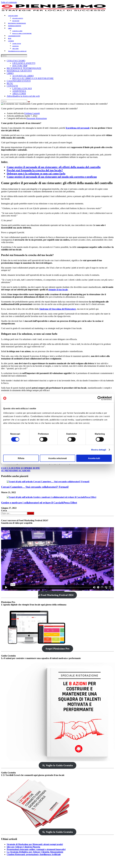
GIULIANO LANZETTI (23, 63)
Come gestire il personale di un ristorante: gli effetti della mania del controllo (54, 167)
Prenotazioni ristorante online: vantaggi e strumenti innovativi (36, 849)
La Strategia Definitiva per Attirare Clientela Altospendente (35, 852)
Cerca (4, 510)
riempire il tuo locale (58, 289)
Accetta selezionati (57, 458)
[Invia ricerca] (29, 101)
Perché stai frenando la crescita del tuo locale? (35, 170)
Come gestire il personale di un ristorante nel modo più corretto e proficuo (52, 176)
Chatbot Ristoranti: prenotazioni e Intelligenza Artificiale (34, 854)
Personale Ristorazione (37, 118)
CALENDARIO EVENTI (19, 81)
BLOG (10, 83)
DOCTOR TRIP (19, 66)
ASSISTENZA (19, 91)
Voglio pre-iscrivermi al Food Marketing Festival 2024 (55, 593)
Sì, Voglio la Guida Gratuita (57, 765)
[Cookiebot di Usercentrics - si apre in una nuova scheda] (99, 398)
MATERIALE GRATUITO (19, 71)
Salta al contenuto (9, 2)
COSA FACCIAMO (16, 61)
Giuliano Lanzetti (32, 113)
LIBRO (10, 73)
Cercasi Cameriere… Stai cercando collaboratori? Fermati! (35, 486)
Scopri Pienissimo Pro (57, 648)
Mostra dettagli (98, 450)
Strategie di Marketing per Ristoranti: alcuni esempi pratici (35, 844)
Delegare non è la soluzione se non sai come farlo (36, 173)
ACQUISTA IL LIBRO (23, 76)
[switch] (43, 439)
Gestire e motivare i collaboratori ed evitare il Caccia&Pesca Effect (39, 502)
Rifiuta (21, 458)
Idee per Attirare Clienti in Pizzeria (23, 847)
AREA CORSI (19, 93)
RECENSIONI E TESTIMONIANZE (24, 68)
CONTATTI (12, 86)
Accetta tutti (94, 458)
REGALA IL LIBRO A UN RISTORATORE (33, 78)
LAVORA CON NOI (22, 88)
